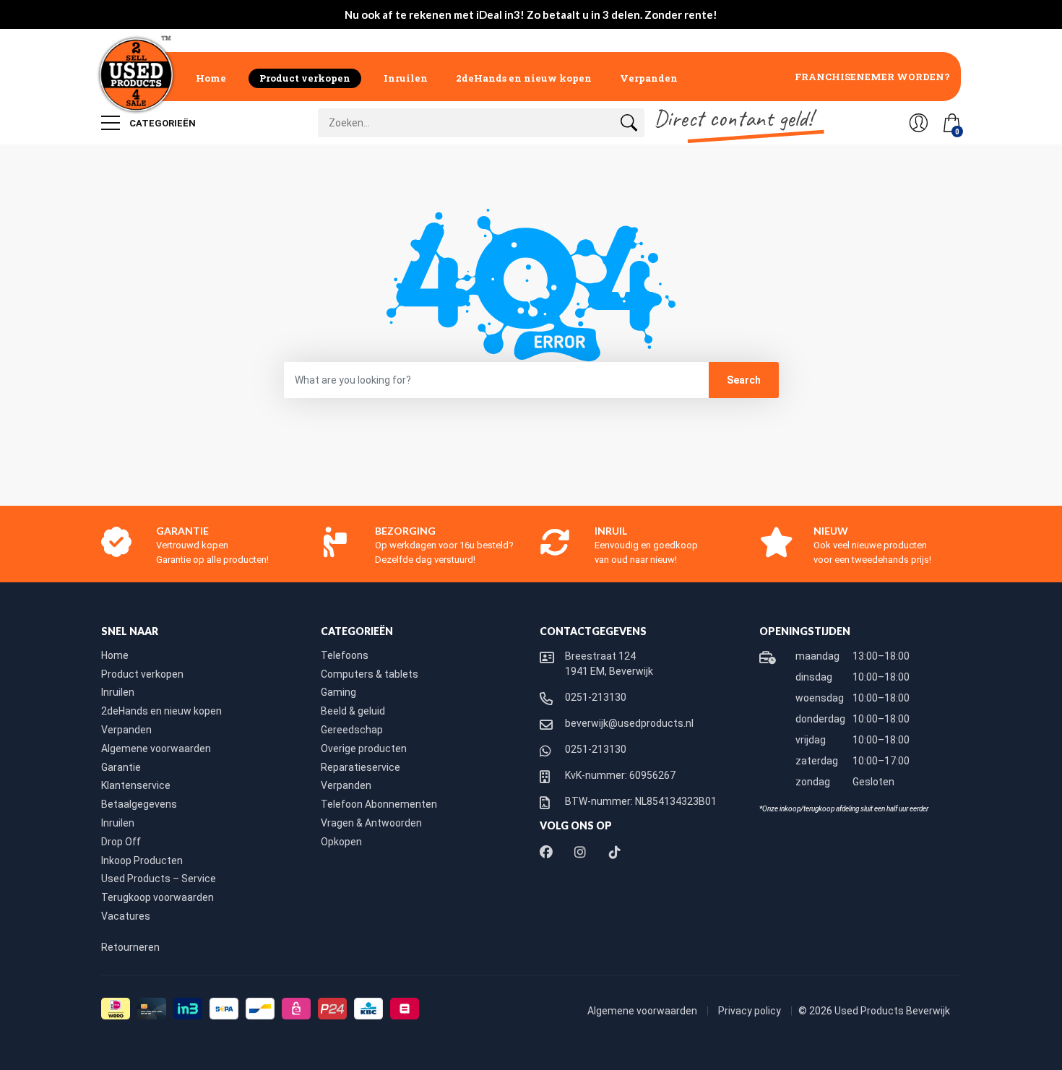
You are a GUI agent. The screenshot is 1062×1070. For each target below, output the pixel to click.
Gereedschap (352, 729)
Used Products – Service (158, 878)
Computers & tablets (369, 674)
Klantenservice (135, 785)
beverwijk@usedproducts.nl (629, 723)
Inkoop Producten (142, 860)
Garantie (121, 767)
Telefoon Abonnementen (379, 804)
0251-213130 (595, 697)
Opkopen (341, 841)
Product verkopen (304, 78)
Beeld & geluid (353, 711)
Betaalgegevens (139, 804)
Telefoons (344, 655)
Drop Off (121, 841)
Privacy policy (750, 1011)
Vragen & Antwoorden (371, 823)
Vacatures (125, 916)
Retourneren (130, 947)
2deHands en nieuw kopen (524, 78)
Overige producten (364, 748)
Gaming (338, 692)
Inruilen (406, 78)
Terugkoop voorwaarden (157, 897)
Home (211, 78)
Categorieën (161, 123)
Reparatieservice (360, 767)
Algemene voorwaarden (156, 748)
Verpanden (649, 78)
